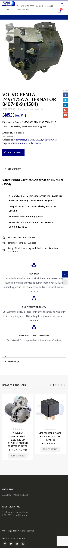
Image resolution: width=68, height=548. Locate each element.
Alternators (19, 139)
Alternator (23, 143)
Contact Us (24, 495)
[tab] (34, 355)
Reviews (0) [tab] (13, 361)
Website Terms (8, 538)
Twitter (65, 100)
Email (65, 115)
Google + (65, 110)
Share (65, 91)
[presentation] (4, 51)
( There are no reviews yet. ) (30, 108)
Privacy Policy (22, 538)
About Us (6, 495)
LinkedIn (65, 105)
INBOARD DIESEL (34, 139)
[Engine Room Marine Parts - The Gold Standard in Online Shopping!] (8, 3)
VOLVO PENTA (50, 139)
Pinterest (16, 543)
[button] (51, 385)
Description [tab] (14, 168)
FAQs (15, 495)
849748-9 (12, 143)
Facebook (65, 94)
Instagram (22, 543)
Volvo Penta (35, 143)
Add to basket (15, 152)
